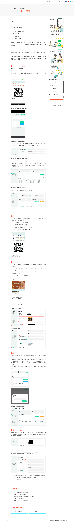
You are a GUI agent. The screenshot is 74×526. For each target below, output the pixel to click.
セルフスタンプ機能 (18, 38)
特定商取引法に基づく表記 (63, 520)
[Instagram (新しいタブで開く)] (66, 1)
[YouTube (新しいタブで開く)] (68, 1)
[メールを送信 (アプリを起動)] (70, 1)
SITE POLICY (52, 520)
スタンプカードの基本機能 (19, 31)
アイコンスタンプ (18, 34)
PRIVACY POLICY (57, 520)
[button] (17, 511)
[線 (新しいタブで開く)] (72, 1)
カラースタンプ (17, 33)
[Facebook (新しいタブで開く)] (65, 1)
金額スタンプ (17, 36)
